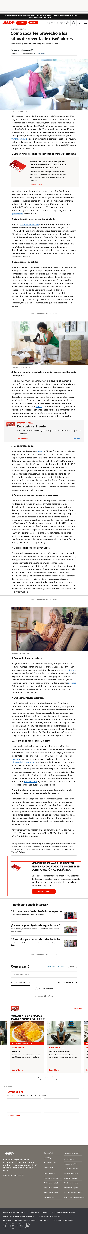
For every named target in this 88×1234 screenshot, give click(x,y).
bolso (39, 451)
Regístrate (51, 23)
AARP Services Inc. (71, 1168)
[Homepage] (8, 22)
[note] (44, 111)
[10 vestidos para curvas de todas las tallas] (70, 942)
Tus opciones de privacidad (63, 1220)
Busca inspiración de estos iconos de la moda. (27, 915)
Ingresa (62, 23)
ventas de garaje (19, 138)
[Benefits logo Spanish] (10, 427)
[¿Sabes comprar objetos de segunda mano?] (70, 928)
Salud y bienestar (56, 1048)
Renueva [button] (33, 22)
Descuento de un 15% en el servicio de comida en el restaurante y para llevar (26, 1056)
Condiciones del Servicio (39, 1212)
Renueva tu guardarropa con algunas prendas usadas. (36, 43)
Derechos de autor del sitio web (49, 1216)
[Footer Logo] (18, 1153)
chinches (71, 670)
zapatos (72, 682)
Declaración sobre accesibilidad (63, 1212)
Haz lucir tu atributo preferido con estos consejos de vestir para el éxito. (35, 944)
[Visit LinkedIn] (27, 1226)
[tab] (20, 982)
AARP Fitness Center (59, 1051)
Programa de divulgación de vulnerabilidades (19, 1220)
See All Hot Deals (13, 1115)
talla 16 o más (30, 781)
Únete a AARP (35, 184)
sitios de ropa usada (29, 224)
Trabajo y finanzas (25, 423)
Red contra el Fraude (31, 426)
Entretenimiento (18, 29)
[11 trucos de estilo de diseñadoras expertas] (70, 914)
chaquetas (16, 759)
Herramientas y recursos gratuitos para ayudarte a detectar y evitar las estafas (49, 432)
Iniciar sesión (51, 966)
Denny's (16, 1051)
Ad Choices (44, 1220)
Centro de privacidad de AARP (14, 1212)
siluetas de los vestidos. (22, 762)
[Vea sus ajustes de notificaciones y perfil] (76, 982)
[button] (82, 15)
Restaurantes (18, 1048)
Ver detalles (22, 439)
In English (40, 53)
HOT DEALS (13, 1092)
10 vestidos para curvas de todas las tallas (35, 939)
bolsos (39, 406)
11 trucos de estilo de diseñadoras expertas (36, 911)
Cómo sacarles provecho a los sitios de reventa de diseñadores (42, 36)
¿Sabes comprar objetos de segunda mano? (36, 925)
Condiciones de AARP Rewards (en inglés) (18, 1216)
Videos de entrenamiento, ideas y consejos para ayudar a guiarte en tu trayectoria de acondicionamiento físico (63, 1056)
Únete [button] (21, 22)
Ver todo (77, 439)
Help (73, 22)
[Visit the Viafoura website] (48, 996)
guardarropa (17, 213)
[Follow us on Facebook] (6, 1226)
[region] (44, 983)
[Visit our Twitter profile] (13, 1226)
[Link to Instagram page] (20, 1226)
